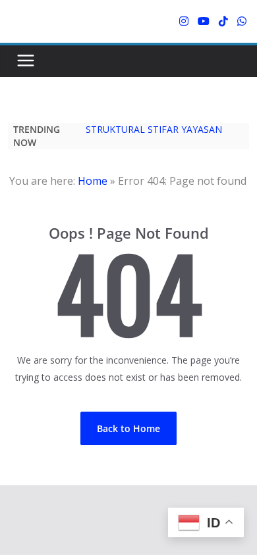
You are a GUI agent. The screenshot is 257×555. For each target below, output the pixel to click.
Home (92, 181)
